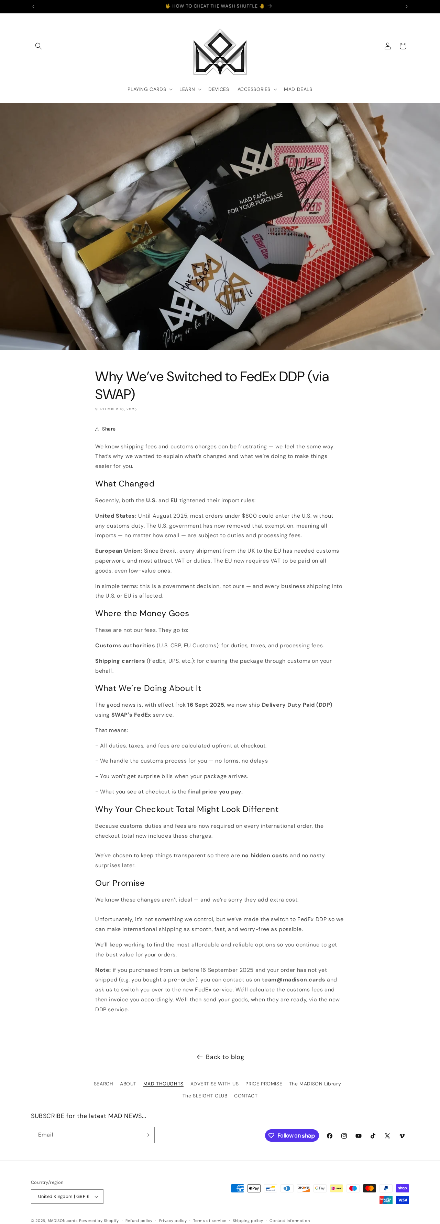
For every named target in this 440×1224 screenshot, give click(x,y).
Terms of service (209, 1220)
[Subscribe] (146, 1135)
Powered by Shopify (99, 1220)
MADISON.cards (63, 1220)
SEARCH (103, 1084)
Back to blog (225, 1057)
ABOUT (128, 1084)
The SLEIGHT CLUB (205, 1096)
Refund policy (139, 1220)
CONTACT (245, 1096)
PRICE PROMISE (263, 1084)
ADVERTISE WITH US (214, 1084)
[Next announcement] (406, 6)
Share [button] (109, 429)
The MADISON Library (315, 1084)
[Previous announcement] (33, 6)
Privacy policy (173, 1220)
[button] (38, 46)
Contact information (290, 1220)
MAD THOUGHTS (163, 1084)
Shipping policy (248, 1220)
